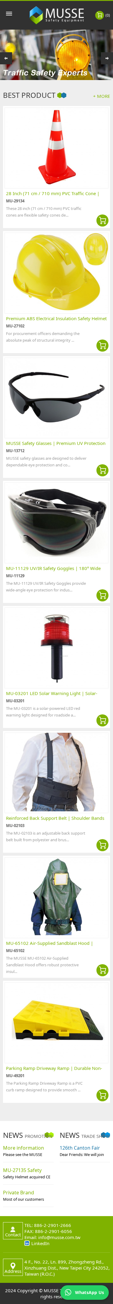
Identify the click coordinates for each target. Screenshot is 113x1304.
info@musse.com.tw (59, 1237)
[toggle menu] (9, 13)
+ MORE (101, 96)
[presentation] (6, 58)
